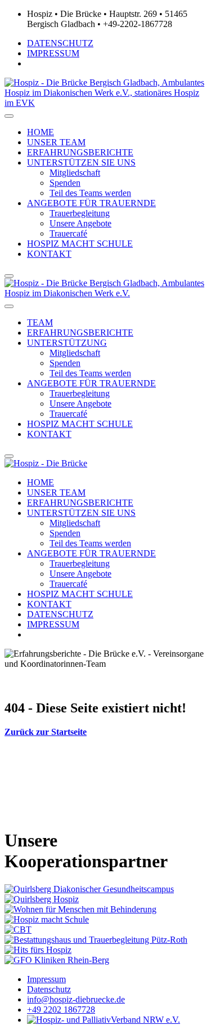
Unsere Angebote (80, 223)
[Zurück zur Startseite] (105, 293)
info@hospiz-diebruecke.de (76, 999)
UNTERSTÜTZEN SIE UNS (81, 162)
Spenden (65, 183)
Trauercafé (68, 233)
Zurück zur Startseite (46, 732)
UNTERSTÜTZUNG (67, 342)
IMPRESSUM (53, 53)
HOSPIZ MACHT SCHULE (80, 243)
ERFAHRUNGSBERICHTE (80, 152)
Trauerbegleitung (80, 213)
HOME (40, 132)
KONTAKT (49, 253)
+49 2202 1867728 (61, 1009)
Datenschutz (49, 989)
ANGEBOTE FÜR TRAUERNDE (91, 203)
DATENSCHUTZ (60, 43)
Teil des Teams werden (90, 193)
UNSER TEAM (56, 142)
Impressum (46, 979)
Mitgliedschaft (75, 172)
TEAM (40, 322)
